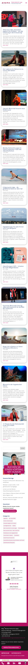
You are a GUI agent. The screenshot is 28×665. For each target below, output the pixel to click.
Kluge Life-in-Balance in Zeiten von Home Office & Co (13, 347)
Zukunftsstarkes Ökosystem (9, 542)
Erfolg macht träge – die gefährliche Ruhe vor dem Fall (12, 188)
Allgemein (6, 518)
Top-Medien (16, 535)
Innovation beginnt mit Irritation (10, 523)
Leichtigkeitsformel (7, 525)
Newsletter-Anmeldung (10, 511)
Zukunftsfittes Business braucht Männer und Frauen (14, 540)
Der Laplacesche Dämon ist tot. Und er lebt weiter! (13, 69)
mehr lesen (5, 45)
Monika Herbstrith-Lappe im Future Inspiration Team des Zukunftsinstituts (12, 149)
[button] (25, 662)
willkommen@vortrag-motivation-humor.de (13, 638)
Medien (14, 525)
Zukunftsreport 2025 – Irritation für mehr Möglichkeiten (13, 267)
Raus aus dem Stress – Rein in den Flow (11, 530)
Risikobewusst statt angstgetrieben (10, 532)
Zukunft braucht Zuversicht (9, 537)
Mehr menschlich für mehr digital (10, 528)
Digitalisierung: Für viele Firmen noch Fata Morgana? (13, 227)
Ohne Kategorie (21, 528)
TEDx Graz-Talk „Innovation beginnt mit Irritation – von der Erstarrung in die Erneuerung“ (13, 31)
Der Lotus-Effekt (12, 518)
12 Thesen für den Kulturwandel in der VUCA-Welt (13, 424)
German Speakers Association (14, 589)
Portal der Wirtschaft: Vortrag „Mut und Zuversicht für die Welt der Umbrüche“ (13, 307)
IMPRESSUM (5, 653)
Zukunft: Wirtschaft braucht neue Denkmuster (14, 109)
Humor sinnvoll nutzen (8, 520)
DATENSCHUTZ (16, 653)
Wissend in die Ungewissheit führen (12, 385)
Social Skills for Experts (8, 535)
